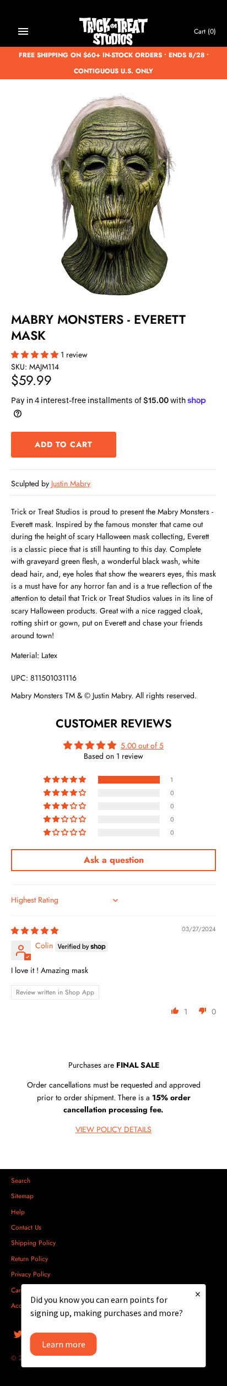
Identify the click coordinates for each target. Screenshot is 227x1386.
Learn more (63, 1344)
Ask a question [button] (114, 860)
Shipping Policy (33, 1242)
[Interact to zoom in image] (113, 195)
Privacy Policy (30, 1274)
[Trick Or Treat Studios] (113, 31)
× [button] (198, 1294)
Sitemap (22, 1195)
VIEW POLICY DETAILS (113, 1129)
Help (18, 1211)
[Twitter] (18, 1335)
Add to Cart (64, 444)
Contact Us (26, 1227)
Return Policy (29, 1258)
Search (20, 1180)
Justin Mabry (70, 483)
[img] (34, 930)
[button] (36, 354)
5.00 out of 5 (142, 745)
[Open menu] (23, 31)
